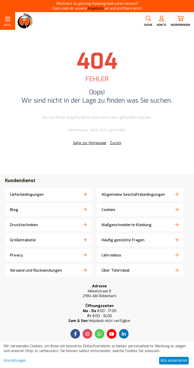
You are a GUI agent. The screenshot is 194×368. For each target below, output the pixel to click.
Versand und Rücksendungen (36, 270)
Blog (14, 209)
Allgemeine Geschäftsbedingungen (133, 194)
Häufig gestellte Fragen (123, 240)
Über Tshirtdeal (116, 270)
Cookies (108, 209)
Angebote (96, 8)
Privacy (16, 255)
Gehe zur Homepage (89, 143)
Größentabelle (23, 240)
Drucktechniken (24, 224)
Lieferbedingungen (27, 194)
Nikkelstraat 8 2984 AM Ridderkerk (99, 294)
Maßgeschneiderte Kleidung (127, 224)
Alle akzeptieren (173, 360)
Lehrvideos (111, 255)
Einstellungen (15, 360)
